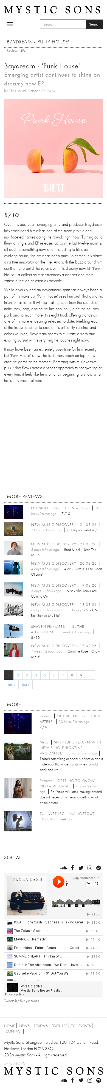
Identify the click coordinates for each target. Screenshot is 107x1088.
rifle (23, 1063)
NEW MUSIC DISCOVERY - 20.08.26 (64, 563)
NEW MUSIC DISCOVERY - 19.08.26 (64, 585)
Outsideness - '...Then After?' (60, 508)
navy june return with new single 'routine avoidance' (70, 748)
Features (59, 1025)
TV (73, 1025)
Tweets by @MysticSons (21, 1000)
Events (84, 1025)
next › (11, 684)
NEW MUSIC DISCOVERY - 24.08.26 (64, 524)
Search (94, 24)
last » (25, 684)
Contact (13, 1031)
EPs (22, 50)
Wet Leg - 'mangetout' (72, 813)
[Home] (52, 9)
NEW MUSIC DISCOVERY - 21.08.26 (64, 544)
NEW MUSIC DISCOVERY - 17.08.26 (64, 645)
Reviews (13, 50)
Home (9, 1025)
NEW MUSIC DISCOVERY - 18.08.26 (64, 604)
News (24, 1025)
